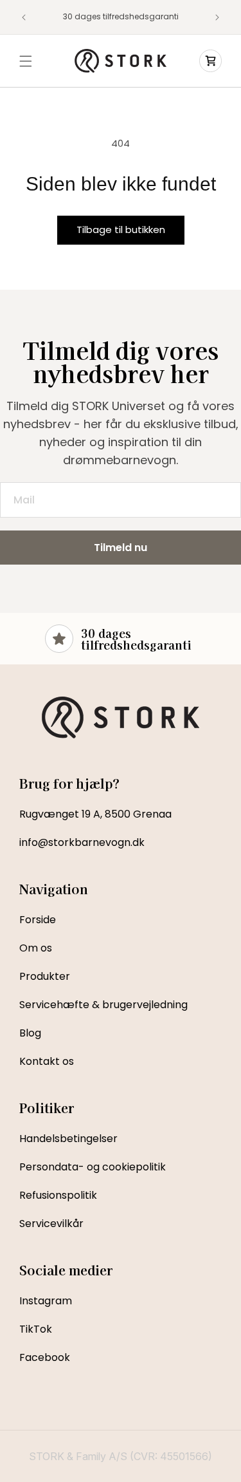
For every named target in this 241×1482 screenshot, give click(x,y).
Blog (30, 1033)
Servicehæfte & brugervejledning (103, 1004)
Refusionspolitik (58, 1195)
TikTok (35, 1329)
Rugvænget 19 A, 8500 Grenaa (95, 814)
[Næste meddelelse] (217, 17)
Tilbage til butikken (120, 229)
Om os (35, 948)
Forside (37, 919)
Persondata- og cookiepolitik (92, 1166)
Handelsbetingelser (68, 1138)
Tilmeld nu (120, 547)
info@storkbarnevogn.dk (82, 842)
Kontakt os (46, 1061)
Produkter (44, 976)
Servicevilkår (51, 1223)
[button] (26, 61)
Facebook (44, 1357)
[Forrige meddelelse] (24, 17)
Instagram (45, 1300)
